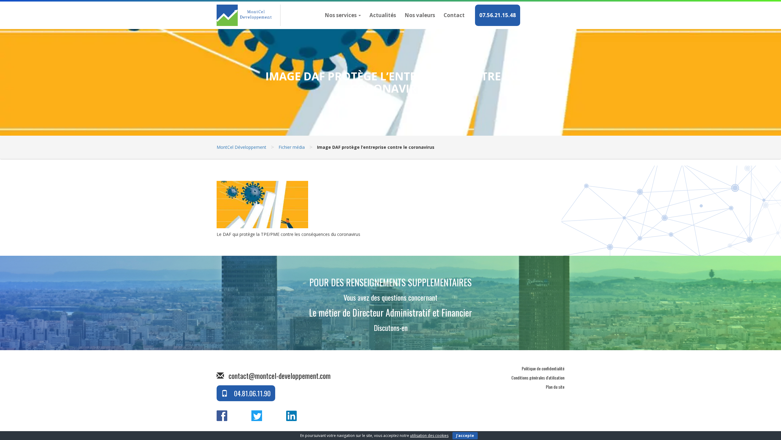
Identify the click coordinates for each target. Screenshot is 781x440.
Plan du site (555, 386)
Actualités (382, 15)
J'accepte (465, 435)
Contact (454, 15)
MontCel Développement (241, 147)
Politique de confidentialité (543, 368)
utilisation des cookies (429, 435)
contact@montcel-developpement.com (280, 375)
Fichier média (292, 147)
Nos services (341, 15)
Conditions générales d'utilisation (537, 377)
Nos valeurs (420, 15)
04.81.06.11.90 (251, 393)
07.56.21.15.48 (497, 15)
